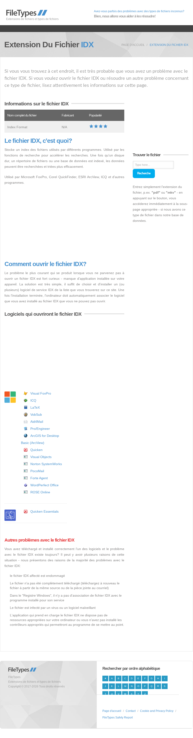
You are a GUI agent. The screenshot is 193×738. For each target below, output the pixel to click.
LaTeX (35, 407)
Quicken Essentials (44, 511)
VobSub (36, 414)
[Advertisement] (64, 223)
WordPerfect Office (44, 485)
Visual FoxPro (40, 393)
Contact (131, 711)
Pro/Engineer (40, 429)
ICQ (33, 400)
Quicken (36, 450)
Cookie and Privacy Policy (156, 711)
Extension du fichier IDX (169, 45)
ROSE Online (40, 492)
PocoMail (37, 471)
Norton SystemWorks (46, 464)
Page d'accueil (133, 45)
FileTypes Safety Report (117, 717)
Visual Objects (41, 457)
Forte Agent (39, 478)
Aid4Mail (36, 421)
